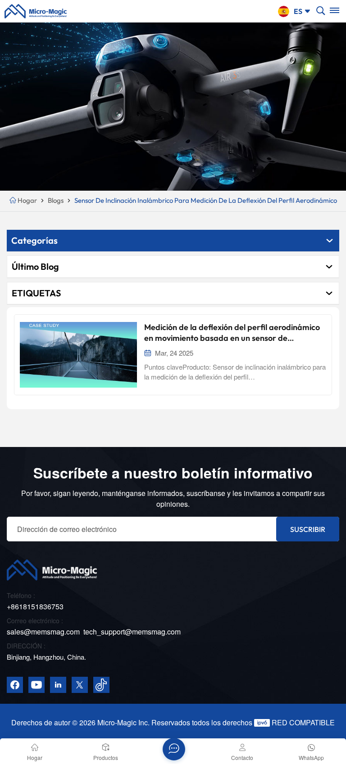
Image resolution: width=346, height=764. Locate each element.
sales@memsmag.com (43, 631)
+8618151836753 (35, 606)
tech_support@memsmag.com (132, 631)
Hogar (27, 200)
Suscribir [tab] (307, 529)
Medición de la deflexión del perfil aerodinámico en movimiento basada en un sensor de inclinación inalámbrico (232, 333)
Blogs (56, 201)
